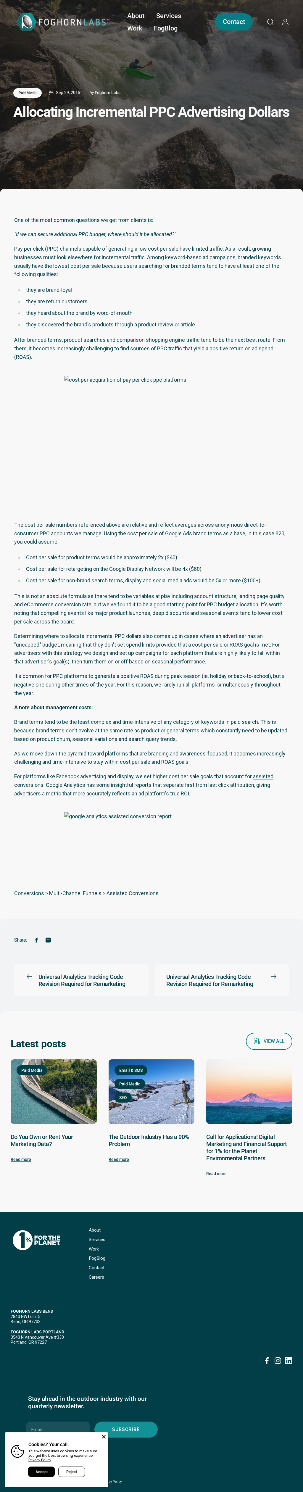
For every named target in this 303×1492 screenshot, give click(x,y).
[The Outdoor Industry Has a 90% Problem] (152, 1091)
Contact (96, 1267)
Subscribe (126, 1429)
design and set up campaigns (126, 653)
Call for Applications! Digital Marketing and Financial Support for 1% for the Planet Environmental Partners (246, 1147)
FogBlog (97, 1258)
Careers (96, 1277)
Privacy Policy (39, 1460)
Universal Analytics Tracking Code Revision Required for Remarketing (81, 980)
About (95, 1230)
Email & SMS (131, 1070)
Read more (21, 1159)
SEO (123, 1097)
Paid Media (27, 93)
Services (97, 1239)
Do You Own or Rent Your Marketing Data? (42, 1140)
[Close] (104, 1437)
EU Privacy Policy (109, 1482)
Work (94, 1249)
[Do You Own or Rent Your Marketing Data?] (54, 1091)
